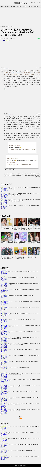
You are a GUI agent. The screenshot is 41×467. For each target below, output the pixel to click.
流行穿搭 (13, 6)
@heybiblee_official (14, 145)
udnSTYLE (3, 26)
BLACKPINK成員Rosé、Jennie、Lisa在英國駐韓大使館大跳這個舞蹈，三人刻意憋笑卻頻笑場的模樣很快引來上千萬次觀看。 (22, 72)
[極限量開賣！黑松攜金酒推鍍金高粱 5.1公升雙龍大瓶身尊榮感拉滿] (4, 308)
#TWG (28, 160)
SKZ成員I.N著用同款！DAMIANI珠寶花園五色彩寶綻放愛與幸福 (22, 277)
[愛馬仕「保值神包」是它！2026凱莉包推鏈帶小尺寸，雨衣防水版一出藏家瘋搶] (4, 399)
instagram (6, 68)
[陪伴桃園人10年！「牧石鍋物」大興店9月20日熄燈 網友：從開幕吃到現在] (4, 380)
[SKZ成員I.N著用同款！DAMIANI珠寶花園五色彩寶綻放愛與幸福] (4, 278)
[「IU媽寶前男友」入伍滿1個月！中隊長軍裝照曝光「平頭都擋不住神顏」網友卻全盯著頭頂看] (4, 386)
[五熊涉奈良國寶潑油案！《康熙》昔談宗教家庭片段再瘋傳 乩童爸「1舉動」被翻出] (4, 189)
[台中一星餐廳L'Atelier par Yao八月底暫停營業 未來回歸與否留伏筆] (4, 290)
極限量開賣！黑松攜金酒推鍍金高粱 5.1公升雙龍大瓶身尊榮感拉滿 (23, 307)
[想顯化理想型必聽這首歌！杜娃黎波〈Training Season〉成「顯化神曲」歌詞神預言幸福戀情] (4, 405)
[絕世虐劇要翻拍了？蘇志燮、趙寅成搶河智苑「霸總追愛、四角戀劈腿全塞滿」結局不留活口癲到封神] (4, 201)
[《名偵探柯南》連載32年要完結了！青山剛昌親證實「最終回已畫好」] (4, 446)
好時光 (25, 6)
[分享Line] (2, 75)
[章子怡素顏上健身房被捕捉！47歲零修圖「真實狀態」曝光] (4, 452)
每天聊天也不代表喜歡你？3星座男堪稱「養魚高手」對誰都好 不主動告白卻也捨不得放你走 (20, 228)
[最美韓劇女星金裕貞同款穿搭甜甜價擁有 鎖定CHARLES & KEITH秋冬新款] (4, 332)
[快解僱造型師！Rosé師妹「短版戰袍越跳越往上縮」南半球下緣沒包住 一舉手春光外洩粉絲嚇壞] (4, 411)
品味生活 (36, 6)
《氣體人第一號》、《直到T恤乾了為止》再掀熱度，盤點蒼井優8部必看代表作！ (7, 257)
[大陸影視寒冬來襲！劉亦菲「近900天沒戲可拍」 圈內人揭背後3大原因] (4, 458)
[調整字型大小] (2, 82)
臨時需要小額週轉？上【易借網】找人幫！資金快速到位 (7, 243)
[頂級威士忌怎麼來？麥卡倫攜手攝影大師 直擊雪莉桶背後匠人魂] (4, 320)
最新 (2, 6)
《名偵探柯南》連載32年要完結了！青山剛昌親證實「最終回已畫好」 (24, 444)
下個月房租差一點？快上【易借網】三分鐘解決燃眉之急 (34, 228)
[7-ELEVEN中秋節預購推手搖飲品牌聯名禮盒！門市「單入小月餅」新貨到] (4, 314)
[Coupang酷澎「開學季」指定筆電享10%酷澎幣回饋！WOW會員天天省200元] (4, 284)
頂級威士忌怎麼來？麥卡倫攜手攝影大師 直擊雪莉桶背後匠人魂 (22, 319)
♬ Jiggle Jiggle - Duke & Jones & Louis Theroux (22, 149)
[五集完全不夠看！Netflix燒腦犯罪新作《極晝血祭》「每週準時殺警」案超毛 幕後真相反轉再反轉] (4, 195)
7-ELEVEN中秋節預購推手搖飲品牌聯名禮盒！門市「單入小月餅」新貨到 (20, 257)
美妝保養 (19, 6)
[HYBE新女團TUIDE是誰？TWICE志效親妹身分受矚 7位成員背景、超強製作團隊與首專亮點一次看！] (4, 374)
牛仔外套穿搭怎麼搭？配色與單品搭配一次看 (34, 256)
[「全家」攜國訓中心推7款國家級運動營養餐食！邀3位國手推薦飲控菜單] (4, 302)
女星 (10, 169)
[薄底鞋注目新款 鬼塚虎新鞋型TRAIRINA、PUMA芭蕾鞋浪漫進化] (4, 272)
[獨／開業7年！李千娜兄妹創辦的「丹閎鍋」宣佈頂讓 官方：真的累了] (4, 350)
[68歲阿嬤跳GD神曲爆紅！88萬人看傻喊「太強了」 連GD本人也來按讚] (4, 440)
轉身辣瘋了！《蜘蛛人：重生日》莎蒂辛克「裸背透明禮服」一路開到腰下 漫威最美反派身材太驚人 (34, 243)
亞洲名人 (12, 26)
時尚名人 (7, 6)
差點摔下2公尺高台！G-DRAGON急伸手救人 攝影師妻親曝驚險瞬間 (23, 205)
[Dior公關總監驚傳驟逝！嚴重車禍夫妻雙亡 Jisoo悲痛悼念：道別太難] (4, 434)
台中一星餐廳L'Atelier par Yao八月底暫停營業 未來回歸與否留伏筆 (23, 289)
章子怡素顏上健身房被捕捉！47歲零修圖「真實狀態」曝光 (21, 450)
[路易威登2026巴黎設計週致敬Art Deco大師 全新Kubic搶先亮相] (4, 392)
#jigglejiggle (12, 162)
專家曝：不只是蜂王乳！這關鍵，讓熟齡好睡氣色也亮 (7, 227)
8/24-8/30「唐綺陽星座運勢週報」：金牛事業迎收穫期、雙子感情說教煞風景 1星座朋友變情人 (20, 243)
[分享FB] (2, 71)
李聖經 (6, 169)
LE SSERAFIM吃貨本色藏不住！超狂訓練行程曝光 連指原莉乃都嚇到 (23, 361)
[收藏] (2, 79)
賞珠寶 (30, 6)
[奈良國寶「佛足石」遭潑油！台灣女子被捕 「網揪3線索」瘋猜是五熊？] (4, 428)
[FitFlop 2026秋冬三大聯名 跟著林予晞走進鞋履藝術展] (4, 296)
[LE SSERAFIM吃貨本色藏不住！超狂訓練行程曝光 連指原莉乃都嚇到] (4, 362)
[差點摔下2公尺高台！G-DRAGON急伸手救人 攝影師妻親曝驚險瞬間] (4, 207)
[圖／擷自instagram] (20, 53)
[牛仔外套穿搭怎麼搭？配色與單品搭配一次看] (4, 368)
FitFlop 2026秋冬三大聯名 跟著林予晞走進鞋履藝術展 (20, 295)
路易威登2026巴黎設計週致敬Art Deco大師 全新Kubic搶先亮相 (22, 391)
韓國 (14, 169)
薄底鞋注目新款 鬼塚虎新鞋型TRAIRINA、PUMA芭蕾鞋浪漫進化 (23, 271)
